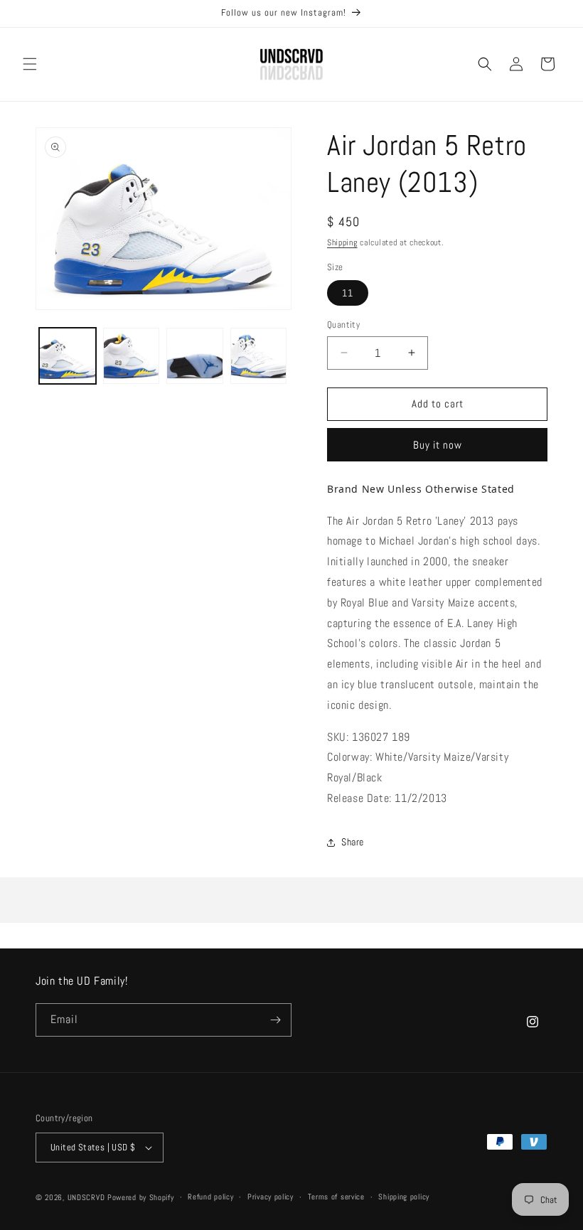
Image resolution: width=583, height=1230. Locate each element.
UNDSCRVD (86, 1197)
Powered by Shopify (140, 1197)
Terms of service (336, 1197)
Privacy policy (270, 1197)
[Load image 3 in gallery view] (194, 356)
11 (347, 293)
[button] (30, 64)
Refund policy (210, 1197)
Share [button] (352, 841)
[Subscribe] (275, 1020)
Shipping (342, 242)
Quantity (343, 325)
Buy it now (437, 444)
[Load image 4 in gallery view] (258, 356)
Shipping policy (403, 1197)
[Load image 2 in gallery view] (131, 356)
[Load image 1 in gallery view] (67, 356)
